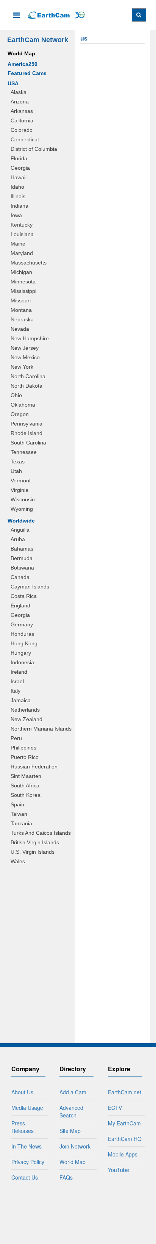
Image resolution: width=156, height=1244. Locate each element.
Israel (17, 681)
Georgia (20, 168)
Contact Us (24, 1177)
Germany (22, 624)
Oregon (20, 414)
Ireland (19, 672)
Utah (16, 471)
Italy (15, 691)
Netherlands (25, 710)
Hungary (21, 653)
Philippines (23, 748)
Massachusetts (29, 263)
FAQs (66, 1177)
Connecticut (25, 139)
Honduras (22, 634)
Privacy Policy (27, 1162)
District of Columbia (34, 149)
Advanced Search (71, 1111)
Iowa (16, 215)
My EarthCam (124, 1123)
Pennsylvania (26, 424)
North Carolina (28, 376)
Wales (18, 861)
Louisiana (22, 234)
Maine (18, 244)
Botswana (22, 568)
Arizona (20, 102)
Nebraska (22, 319)
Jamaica (21, 700)
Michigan (21, 272)
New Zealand (26, 719)
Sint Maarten (26, 776)
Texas (18, 461)
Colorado (22, 130)
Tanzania (21, 823)
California (22, 120)
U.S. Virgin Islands (33, 852)
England (20, 605)
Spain (17, 804)
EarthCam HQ (125, 1138)
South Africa (25, 785)
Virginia (19, 490)
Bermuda (22, 558)
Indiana (19, 206)
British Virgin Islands (35, 842)
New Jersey (25, 348)
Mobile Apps (122, 1154)
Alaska (19, 92)
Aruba (18, 539)
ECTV (115, 1107)
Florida (19, 158)
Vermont (21, 480)
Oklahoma (23, 405)
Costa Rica (24, 596)
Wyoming (22, 509)
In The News (26, 1146)
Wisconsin (23, 499)
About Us (22, 1092)
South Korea (26, 795)
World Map (21, 53)
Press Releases (22, 1126)
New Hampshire (30, 338)
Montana (21, 310)
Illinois (18, 196)
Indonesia (22, 662)
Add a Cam (72, 1092)
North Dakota (26, 386)
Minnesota (23, 282)
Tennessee (24, 452)
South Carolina (28, 443)
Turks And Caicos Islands (41, 833)
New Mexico (25, 357)
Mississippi (23, 291)
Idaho (17, 187)
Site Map (70, 1130)
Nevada (20, 329)
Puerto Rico (25, 757)
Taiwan (19, 814)
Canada (20, 577)
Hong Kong (24, 643)
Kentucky (22, 225)
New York (22, 367)
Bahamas (22, 549)
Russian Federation (34, 767)
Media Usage (27, 1107)
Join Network (74, 1146)
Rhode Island (26, 433)
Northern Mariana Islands (41, 729)
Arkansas (22, 111)
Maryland (22, 253)
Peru (16, 738)
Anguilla (20, 530)
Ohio (16, 395)
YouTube (118, 1170)
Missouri (21, 300)
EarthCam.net (124, 1092)
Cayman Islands (30, 587)
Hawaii (19, 177)
